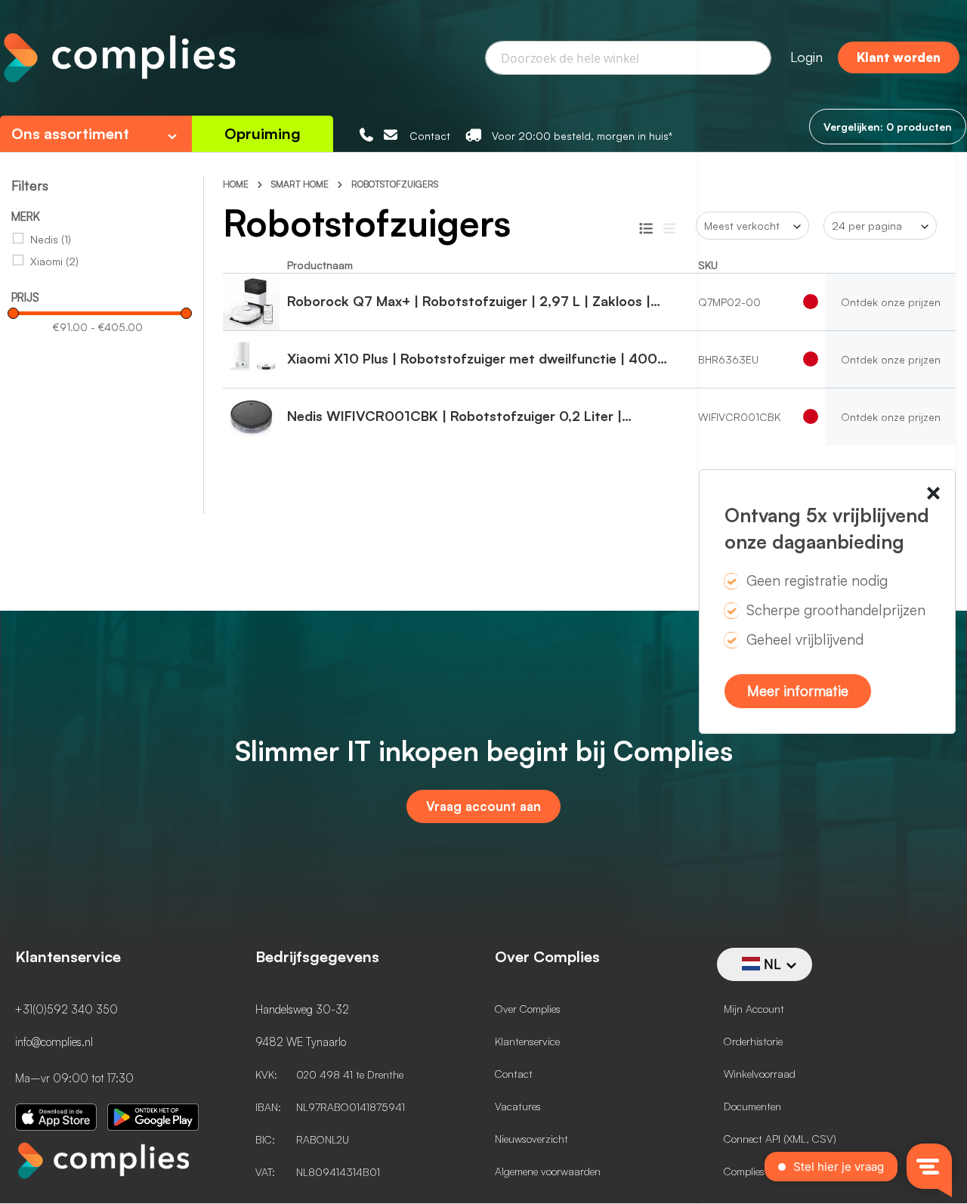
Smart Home (301, 184)
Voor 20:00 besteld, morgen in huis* (582, 135)
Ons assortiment (70, 133)
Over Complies (528, 1008)
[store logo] (118, 59)
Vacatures (518, 1106)
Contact (429, 135)
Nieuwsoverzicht (531, 1138)
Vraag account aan (483, 806)
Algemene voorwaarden (548, 1171)
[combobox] (628, 58)
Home (237, 184)
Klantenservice (527, 1041)
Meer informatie (797, 691)
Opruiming (262, 133)
